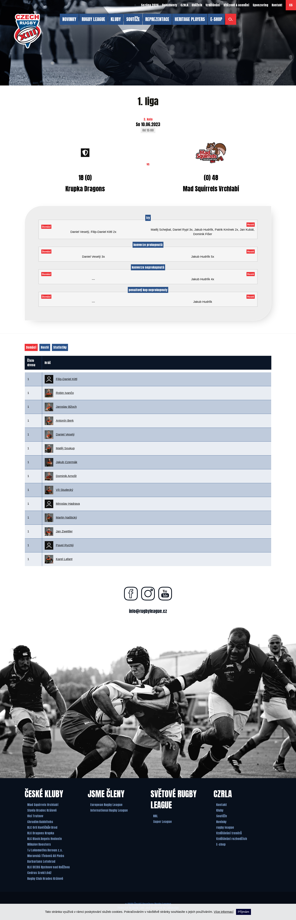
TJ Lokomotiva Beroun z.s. (45, 850)
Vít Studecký (64, 490)
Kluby (219, 810)
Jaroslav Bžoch (66, 406)
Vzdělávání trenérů (229, 833)
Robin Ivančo (65, 393)
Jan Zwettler (64, 531)
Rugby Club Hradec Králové (45, 878)
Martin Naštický (66, 517)
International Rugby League (109, 810)
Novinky (221, 822)
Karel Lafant (64, 559)
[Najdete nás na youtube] (165, 593)
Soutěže (221, 816)
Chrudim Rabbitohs (40, 822)
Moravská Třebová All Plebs (45, 856)
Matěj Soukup (65, 448)
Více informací (223, 912)
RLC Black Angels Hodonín (44, 839)
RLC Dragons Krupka (40, 833)
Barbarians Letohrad (41, 861)
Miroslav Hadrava (68, 503)
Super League (162, 821)
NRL (155, 816)
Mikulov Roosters (39, 844)
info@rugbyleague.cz (148, 611)
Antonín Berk (65, 420)
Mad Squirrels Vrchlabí (42, 805)
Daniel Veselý (65, 434)
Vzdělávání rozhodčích (231, 839)
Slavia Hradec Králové (42, 810)
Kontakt (221, 805)
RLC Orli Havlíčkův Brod (42, 827)
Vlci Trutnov (35, 816)
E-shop (221, 844)
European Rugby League (106, 805)
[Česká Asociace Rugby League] (27, 31)
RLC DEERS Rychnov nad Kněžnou (48, 867)
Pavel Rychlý (65, 545)
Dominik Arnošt (66, 476)
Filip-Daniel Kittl (66, 379)
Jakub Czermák (66, 462)
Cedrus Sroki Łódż (39, 873)
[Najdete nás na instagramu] (148, 593)
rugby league (225, 827)
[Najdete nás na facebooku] (131, 593)
